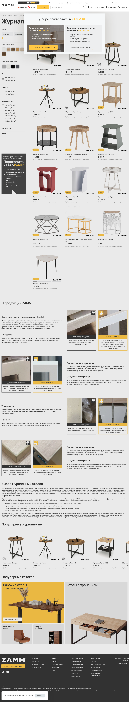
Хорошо (39, 696)
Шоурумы (88, 3)
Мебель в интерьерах (56, 3)
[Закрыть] (101, 17)
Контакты (79, 3)
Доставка (70, 3)
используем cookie (13, 696)
